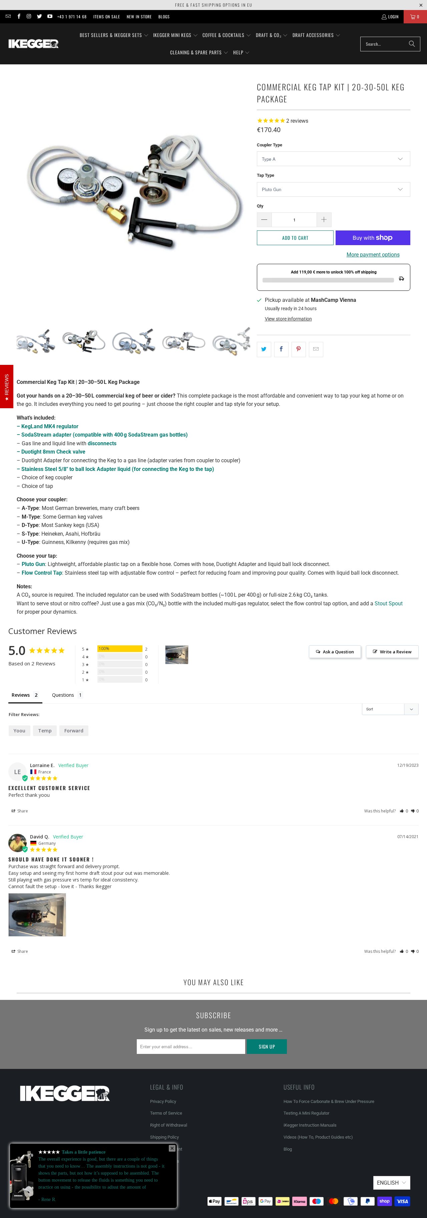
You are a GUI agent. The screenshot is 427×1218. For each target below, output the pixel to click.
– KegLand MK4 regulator (47, 426)
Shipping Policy (164, 1137)
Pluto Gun (33, 564)
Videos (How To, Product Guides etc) (318, 1137)
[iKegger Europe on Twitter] (39, 16)
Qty (260, 205)
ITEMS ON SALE (106, 16)
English (388, 1183)
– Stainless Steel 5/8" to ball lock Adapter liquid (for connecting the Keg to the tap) (115, 469)
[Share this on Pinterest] (299, 349)
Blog (288, 1149)
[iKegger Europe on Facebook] (18, 16)
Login (393, 16)
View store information (288, 319)
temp (45, 730)
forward (73, 730)
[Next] (245, 191)
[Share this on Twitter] (264, 349)
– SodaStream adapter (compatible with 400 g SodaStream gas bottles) (102, 435)
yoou (19, 730)
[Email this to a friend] (316, 349)
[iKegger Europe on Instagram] (29, 16)
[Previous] (21, 191)
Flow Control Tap (42, 573)
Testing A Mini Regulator (306, 1113)
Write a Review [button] (396, 652)
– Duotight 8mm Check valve (51, 452)
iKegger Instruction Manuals (310, 1125)
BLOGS (164, 16)
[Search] (412, 44)
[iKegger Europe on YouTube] (49, 16)
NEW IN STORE (139, 16)
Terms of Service (166, 1113)
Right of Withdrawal (168, 1125)
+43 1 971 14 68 (72, 16)
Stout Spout (389, 603)
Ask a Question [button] (338, 652)
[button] (114, 35)
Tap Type (265, 175)
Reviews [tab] (21, 695)
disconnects (102, 443)
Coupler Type (269, 144)
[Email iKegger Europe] (8, 16)
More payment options (373, 254)
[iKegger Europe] (33, 43)
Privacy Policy (163, 1101)
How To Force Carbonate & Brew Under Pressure (329, 1101)
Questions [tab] (63, 695)
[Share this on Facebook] (281, 349)
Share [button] (22, 811)
